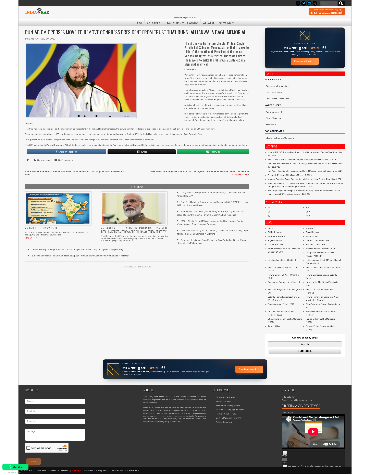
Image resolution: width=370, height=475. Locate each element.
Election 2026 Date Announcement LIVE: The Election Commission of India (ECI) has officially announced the (56, 233)
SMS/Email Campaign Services (229, 409)
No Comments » (65, 160)
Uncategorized (44, 160)
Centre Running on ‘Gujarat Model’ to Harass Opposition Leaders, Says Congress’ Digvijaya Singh (78, 249)
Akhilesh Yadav (275, 232)
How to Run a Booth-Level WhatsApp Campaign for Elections (296, 159)
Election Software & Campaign (280, 138)
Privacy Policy (163, 422)
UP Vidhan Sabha (274, 92)
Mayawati (310, 228)
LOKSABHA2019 (275, 244)
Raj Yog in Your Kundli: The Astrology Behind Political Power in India (299, 171)
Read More (30, 237)
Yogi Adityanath (275, 240)
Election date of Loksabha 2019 (320, 248)
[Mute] (285, 466)
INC (269, 207)
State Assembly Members (277, 86)
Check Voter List (273, 118)
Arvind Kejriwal (312, 232)
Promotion (192, 22)
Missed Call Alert (223, 401)
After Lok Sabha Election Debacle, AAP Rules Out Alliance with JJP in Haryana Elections (70, 171)
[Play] (285, 453)
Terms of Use (274, 326)
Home (139, 22)
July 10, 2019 (48, 38)
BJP (307, 207)
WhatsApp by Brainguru (15, 472)
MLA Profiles (225, 22)
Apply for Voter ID (274, 112)
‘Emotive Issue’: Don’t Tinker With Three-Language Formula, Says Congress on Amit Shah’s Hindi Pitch (80, 255)
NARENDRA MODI (276, 236)
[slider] (314, 466)
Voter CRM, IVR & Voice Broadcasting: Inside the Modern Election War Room (303, 152)
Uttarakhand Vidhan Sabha (278, 99)
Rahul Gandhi (312, 236)
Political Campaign (223, 422)
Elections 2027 (272, 124)
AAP (308, 216)
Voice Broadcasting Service (227, 405)
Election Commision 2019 (317, 240)
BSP (308, 212)
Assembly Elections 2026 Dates (282, 175)
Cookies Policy (132, 471)
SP (269, 212)
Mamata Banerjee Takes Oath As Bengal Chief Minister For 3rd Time (299, 179)
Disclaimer (153, 422)
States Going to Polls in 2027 (281, 304)
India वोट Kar (32, 38)
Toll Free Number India (225, 414)
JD (269, 216)
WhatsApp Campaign (225, 397)
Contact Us (208, 22)
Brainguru (76, 470)
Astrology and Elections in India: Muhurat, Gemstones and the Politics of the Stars (305, 164)
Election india (153, 22)
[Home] (37, 13)
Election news (174, 22)
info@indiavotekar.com (192, 419)
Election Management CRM (228, 418)
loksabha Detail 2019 (315, 244)
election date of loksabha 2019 (282, 260)
